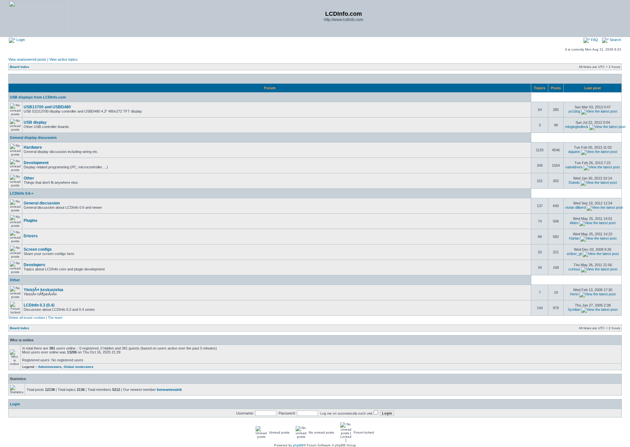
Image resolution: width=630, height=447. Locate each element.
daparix (574, 152)
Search (615, 40)
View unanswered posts (27, 59)
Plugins (30, 220)
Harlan (574, 238)
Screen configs (38, 249)
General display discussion (33, 137)
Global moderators (79, 367)
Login (20, 40)
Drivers (31, 236)
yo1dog (574, 111)
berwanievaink (169, 390)
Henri (574, 294)
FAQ (594, 40)
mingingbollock (576, 127)
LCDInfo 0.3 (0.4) (39, 305)
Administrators (50, 367)
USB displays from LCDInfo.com (38, 97)
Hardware (33, 147)
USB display (35, 122)
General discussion (42, 203)
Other (29, 178)
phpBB (298, 445)
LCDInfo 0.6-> (21, 193)
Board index (19, 67)
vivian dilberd (575, 207)
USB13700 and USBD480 (47, 107)
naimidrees (574, 167)
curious (574, 269)
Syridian (574, 309)
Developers (34, 265)
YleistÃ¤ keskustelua (43, 289)
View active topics (63, 59)
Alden (574, 223)
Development (36, 162)
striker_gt (574, 254)
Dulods (574, 182)
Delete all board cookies (27, 317)
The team (55, 317)
